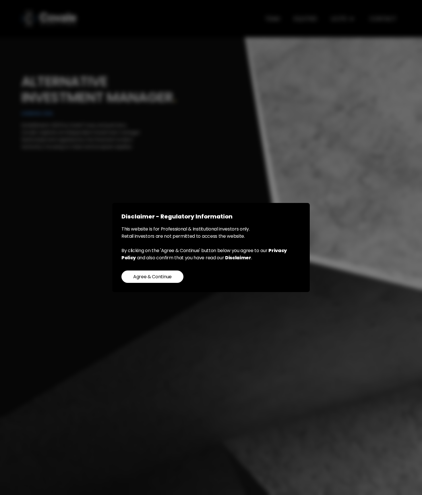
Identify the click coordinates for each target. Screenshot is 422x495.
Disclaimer (238, 257)
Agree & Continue (152, 276)
